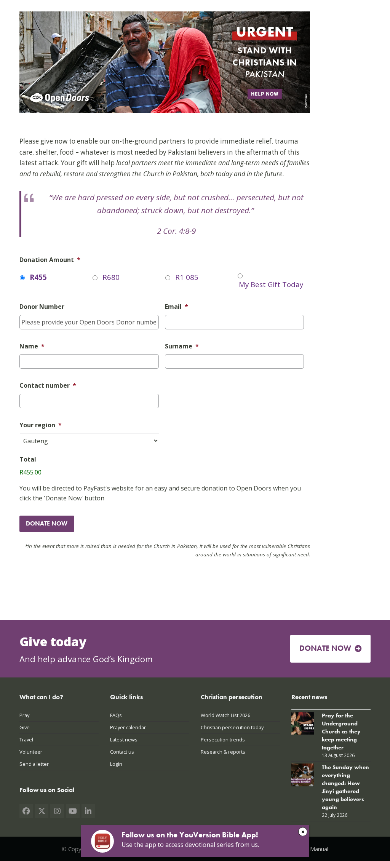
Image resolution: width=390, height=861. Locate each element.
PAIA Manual (312, 849)
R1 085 (186, 277)
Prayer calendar (128, 727)
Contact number (47, 386)
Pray (24, 715)
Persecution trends (223, 739)
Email (176, 307)
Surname (182, 346)
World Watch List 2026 (225, 715)
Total (27, 459)
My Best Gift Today (271, 284)
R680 (111, 277)
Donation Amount (49, 260)
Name (32, 346)
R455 (38, 277)
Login (116, 763)
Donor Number (41, 307)
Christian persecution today (232, 727)
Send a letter (34, 763)
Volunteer (30, 751)
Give (24, 727)
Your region (40, 425)
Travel (26, 739)
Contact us (122, 751)
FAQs (116, 715)
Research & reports (223, 751)
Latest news (123, 739)
